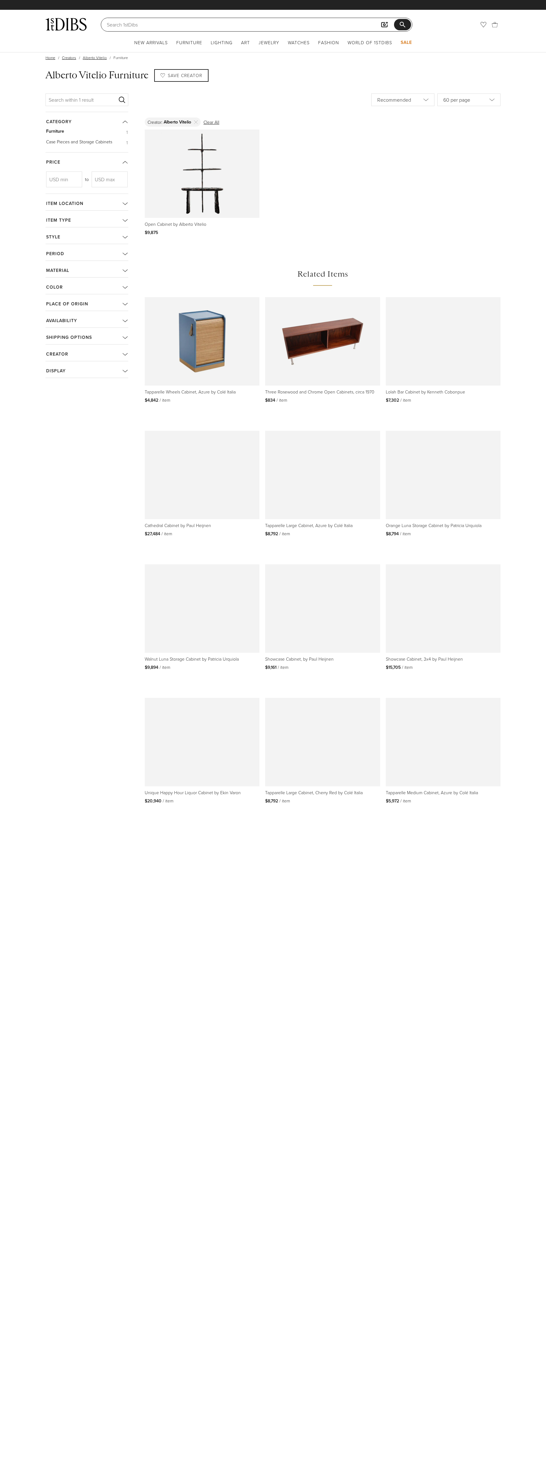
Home (50, 57)
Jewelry (268, 42)
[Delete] (196, 122)
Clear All (211, 122)
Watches (299, 42)
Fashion (328, 42)
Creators (69, 57)
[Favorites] (483, 24)
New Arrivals (151, 42)
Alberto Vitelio (95, 57)
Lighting (222, 42)
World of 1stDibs (370, 42)
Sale (406, 42)
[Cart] (495, 24)
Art (245, 42)
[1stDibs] (66, 24)
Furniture (189, 42)
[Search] (122, 100)
